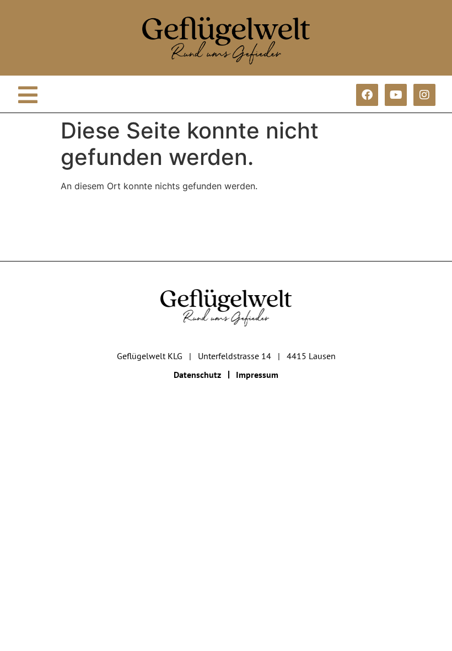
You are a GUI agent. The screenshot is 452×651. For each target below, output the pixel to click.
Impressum (257, 374)
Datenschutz (197, 374)
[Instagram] (424, 95)
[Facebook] (367, 95)
